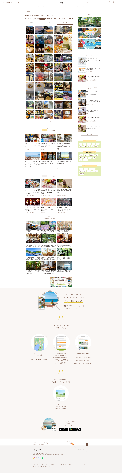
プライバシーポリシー (36, 464)
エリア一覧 (34, 466)
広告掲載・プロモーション (55, 464)
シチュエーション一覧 (47, 466)
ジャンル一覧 (39, 466)
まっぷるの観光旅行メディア (70, 464)
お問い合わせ (47, 464)
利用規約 (42, 464)
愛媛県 (28, 11)
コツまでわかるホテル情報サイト (81, 464)
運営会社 (62, 464)
